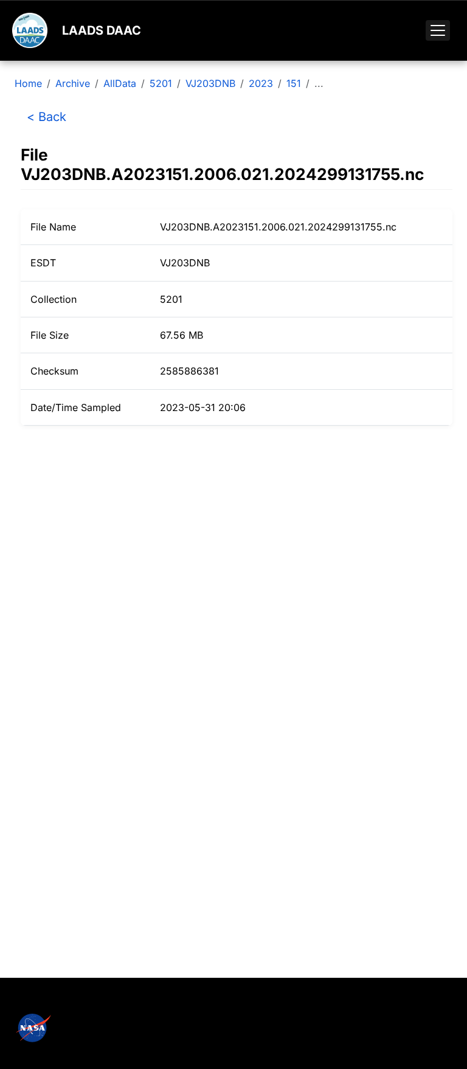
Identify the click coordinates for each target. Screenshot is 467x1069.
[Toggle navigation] (438, 30)
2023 (261, 83)
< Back (46, 116)
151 (293, 83)
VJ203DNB (210, 83)
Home (28, 83)
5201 (161, 83)
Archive (72, 83)
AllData (119, 83)
